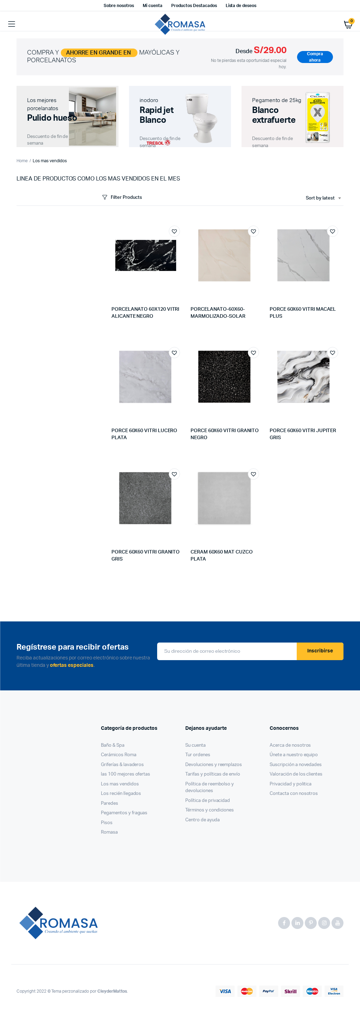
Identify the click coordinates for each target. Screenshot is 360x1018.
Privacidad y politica (290, 784)
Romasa (109, 832)
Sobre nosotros (119, 6)
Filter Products (126, 197)
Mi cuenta (152, 6)
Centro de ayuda (202, 820)
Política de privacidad (207, 800)
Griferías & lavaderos (122, 765)
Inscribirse (320, 651)
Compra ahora (315, 57)
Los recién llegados (121, 793)
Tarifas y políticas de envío (212, 774)
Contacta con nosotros (294, 793)
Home (22, 161)
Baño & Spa (112, 745)
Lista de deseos (241, 6)
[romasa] (180, 24)
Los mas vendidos (120, 784)
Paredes (109, 803)
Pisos (106, 823)
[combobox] (323, 198)
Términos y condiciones (209, 810)
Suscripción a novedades (296, 765)
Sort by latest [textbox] (320, 198)
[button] (174, 231)
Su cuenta (195, 745)
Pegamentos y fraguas (124, 813)
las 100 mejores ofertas (125, 774)
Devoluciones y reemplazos (213, 765)
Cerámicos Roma (118, 755)
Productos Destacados (194, 6)
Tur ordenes (197, 755)
